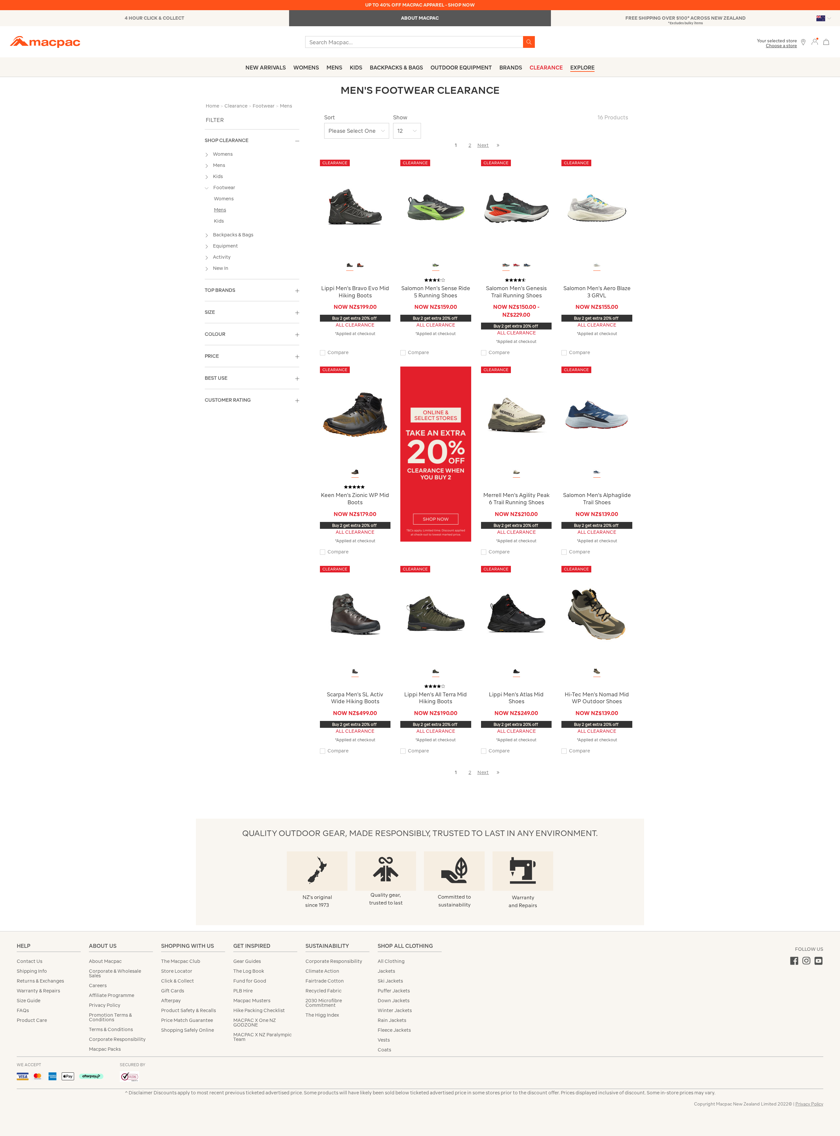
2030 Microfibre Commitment (323, 1003)
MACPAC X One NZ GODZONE (254, 1022)
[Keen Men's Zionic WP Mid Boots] (355, 414)
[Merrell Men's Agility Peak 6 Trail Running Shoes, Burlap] (516, 472)
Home (212, 106)
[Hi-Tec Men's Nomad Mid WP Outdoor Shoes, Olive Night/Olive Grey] (596, 671)
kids (218, 176)
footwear (224, 187)
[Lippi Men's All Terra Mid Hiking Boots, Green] (435, 671)
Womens (306, 67)
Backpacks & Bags (396, 67)
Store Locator (176, 971)
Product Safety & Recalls (188, 1010)
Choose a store (781, 45)
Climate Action (322, 971)
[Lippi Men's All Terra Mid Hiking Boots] (436, 613)
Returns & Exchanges (40, 981)
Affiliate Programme (111, 995)
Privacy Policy (104, 1005)
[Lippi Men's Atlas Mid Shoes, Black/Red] (516, 671)
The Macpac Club (180, 961)
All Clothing (391, 961)
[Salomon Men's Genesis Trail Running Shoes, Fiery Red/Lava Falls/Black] (516, 265)
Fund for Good (249, 981)
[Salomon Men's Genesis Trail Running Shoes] (516, 207)
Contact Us (29, 961)
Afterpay (171, 1000)
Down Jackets (394, 1000)
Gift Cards (172, 990)
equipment (225, 246)
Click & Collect (177, 981)
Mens (334, 67)
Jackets (386, 971)
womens (223, 154)
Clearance (546, 67)
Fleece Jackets (394, 1030)
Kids (356, 67)
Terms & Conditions (111, 1029)
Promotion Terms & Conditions (110, 1017)
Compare (337, 352)
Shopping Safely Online (187, 1030)
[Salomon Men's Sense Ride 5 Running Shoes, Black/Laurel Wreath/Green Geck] (435, 265)
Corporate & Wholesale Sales (115, 973)
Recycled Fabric (323, 990)
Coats (384, 1049)
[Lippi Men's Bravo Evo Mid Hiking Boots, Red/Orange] (360, 265)
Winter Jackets (395, 1010)
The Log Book (248, 971)
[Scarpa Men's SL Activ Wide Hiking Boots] (355, 613)
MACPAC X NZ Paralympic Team (262, 1037)
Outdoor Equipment (461, 67)
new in (220, 268)
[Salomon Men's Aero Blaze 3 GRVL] (597, 207)
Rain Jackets (392, 1020)
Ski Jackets (390, 981)
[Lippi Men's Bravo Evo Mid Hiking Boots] (355, 207)
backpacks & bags (233, 234)
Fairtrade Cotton (324, 981)
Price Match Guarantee (187, 1020)
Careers (98, 985)
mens (219, 165)
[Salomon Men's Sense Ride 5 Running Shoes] (436, 207)
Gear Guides (247, 961)
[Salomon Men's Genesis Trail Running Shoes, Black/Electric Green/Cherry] (506, 265)
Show (400, 117)
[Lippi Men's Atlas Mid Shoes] (516, 613)
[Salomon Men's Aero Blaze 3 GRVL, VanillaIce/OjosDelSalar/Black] (596, 265)
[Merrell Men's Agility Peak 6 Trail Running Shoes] (516, 414)
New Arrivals (265, 67)
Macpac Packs (105, 1049)
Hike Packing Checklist (259, 1010)
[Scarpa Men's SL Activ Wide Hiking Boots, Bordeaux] (355, 671)
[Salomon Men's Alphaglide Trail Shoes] (597, 414)
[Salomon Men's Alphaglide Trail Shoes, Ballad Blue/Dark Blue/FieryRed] (596, 472)
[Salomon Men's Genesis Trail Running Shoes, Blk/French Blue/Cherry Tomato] (527, 265)
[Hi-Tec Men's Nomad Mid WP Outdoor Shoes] (597, 613)
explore (582, 67)
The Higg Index (322, 1015)
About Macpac (105, 961)
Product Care (32, 1020)
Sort (329, 117)
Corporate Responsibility (117, 1039)
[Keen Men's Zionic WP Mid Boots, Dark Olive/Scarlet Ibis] (355, 472)
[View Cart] (826, 41)
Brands (510, 67)
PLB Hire (243, 990)
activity (222, 257)
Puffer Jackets (394, 990)
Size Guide (28, 1000)
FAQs (23, 1010)
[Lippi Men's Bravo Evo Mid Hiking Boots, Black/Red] (349, 265)
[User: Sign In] (814, 41)
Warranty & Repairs (38, 990)
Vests (384, 1040)
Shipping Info (32, 971)
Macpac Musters (251, 1000)
